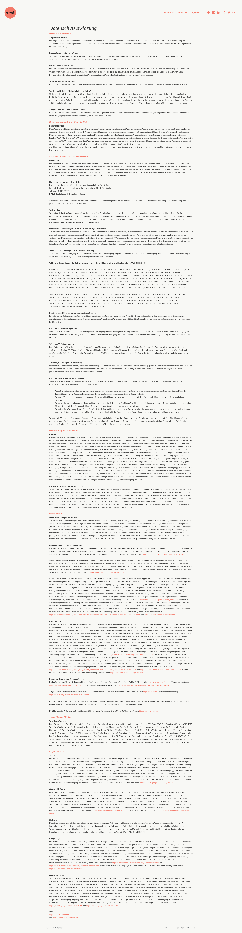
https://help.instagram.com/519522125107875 (118, 670)
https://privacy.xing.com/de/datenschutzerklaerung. (69, 695)
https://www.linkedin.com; (160, 682)
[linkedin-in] (218, 12)
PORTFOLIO (168, 13)
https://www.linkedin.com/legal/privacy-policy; (67, 685)
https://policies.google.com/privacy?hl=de (156, 783)
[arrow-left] (207, 12)
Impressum (49, 928)
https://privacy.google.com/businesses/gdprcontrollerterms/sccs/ (74, 866)
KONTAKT (196, 13)
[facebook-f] (228, 12)
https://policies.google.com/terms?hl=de (102, 905)
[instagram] (233, 12)
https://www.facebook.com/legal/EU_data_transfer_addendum (74, 615)
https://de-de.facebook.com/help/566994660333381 (120, 615)
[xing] (223, 12)
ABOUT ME (183, 13)
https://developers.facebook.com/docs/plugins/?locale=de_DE (168, 554)
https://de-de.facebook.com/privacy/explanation (106, 572)
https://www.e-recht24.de (59, 914)
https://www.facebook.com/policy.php (160, 615)
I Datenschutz (59, 928)
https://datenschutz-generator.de (65, 918)
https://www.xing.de (151, 692)
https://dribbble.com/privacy (150, 711)
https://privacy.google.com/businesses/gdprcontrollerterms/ (135, 863)
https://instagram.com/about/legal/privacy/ (126, 673)
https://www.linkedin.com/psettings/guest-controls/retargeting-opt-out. (144, 685)
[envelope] (213, 12)
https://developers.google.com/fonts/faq (107, 810)
